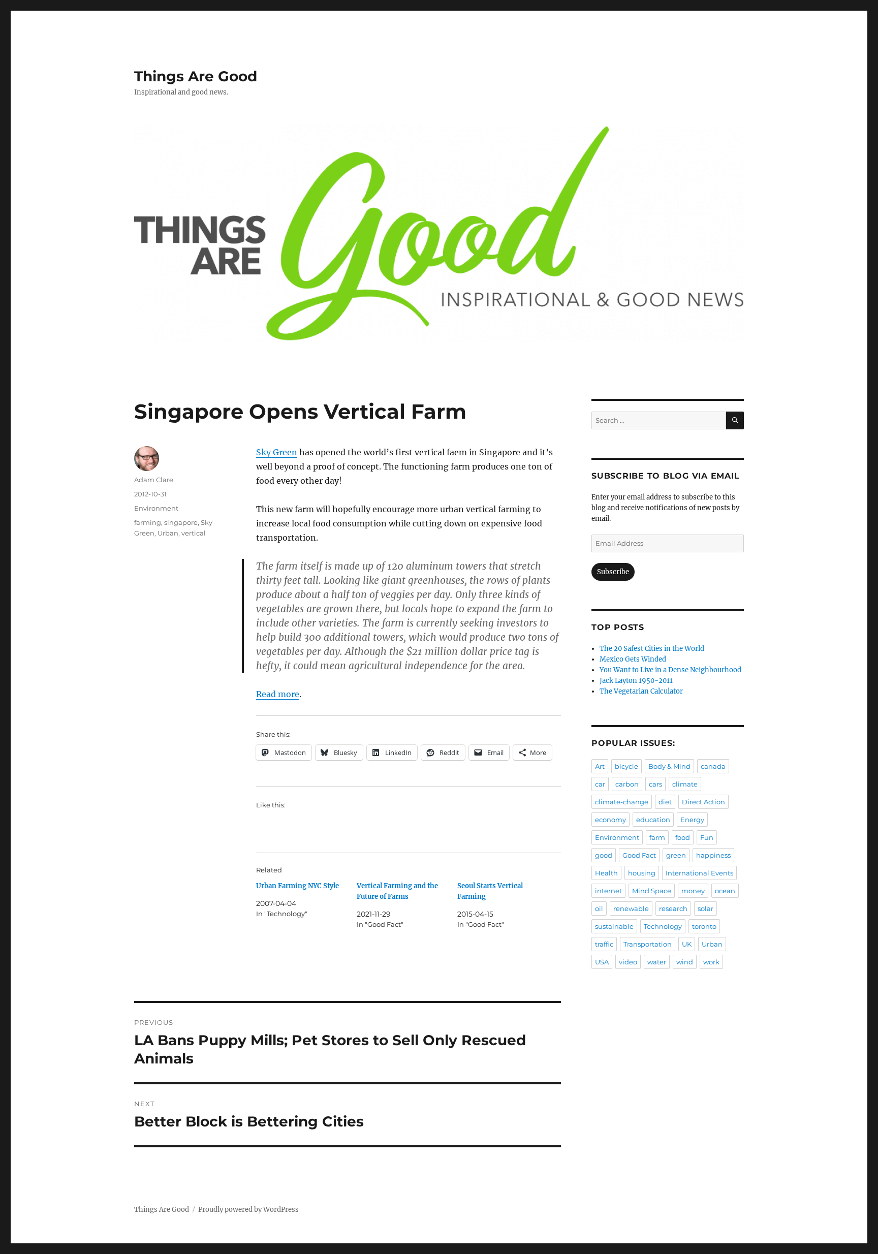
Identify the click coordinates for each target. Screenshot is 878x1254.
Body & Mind (669, 766)
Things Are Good (195, 76)
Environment (156, 508)
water (656, 962)
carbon (627, 784)
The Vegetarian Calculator (641, 691)
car (600, 784)
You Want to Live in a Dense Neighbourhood (670, 670)
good (603, 855)
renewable (631, 908)
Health (606, 873)
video (628, 962)
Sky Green (276, 452)
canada (713, 766)
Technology (663, 926)
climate (685, 784)
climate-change (621, 802)
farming (147, 522)
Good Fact (639, 855)
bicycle (626, 766)
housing (641, 873)
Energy (692, 820)
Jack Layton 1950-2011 (636, 680)
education (653, 820)
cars (655, 784)
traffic (604, 944)
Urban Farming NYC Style (297, 886)
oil (599, 908)
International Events (699, 873)
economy (610, 820)
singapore (181, 522)
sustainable (614, 926)
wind (684, 962)
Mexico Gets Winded (633, 659)
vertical (193, 533)
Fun (706, 837)
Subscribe (613, 572)
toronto (704, 926)
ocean (725, 891)
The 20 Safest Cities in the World (652, 648)
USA (602, 962)
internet (608, 891)
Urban (168, 533)
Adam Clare (153, 480)
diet (665, 802)
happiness (713, 855)
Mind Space (651, 891)
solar (705, 908)
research (673, 908)
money (693, 891)
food (682, 837)
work (711, 962)
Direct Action (703, 802)
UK (687, 944)
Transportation (647, 944)
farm (657, 837)
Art (600, 766)
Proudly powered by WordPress (248, 1209)
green (676, 855)
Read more (277, 694)
